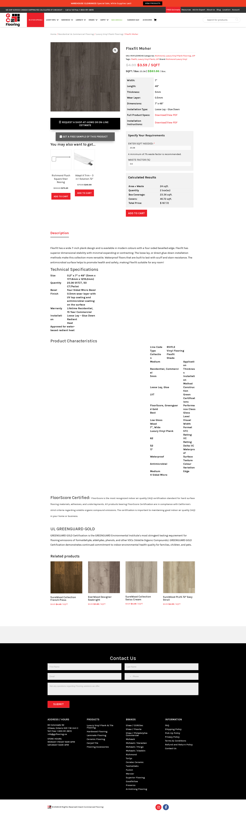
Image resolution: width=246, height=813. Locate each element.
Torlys (129, 758)
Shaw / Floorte (134, 729)
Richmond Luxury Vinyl (176, 59)
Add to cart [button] (61, 196)
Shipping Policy (173, 729)
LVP (193, 56)
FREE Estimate (173, 10)
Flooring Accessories (98, 746)
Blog (219, 10)
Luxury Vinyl (51, 20)
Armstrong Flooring (136, 789)
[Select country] (128, 676)
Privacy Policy (172, 737)
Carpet (103, 20)
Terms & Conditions (175, 740)
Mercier (130, 773)
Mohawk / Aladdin (135, 750)
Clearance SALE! (133, 20)
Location (226, 10)
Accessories (147, 20)
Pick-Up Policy (172, 733)
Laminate (79, 20)
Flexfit (134, 59)
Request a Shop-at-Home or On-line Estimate (85, 124)
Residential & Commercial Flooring (76, 34)
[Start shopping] (156, 19)
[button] (58, 20)
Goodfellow (132, 781)
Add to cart (136, 213)
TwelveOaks (132, 766)
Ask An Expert (198, 10)
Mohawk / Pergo (135, 746)
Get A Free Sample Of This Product (85, 136)
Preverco (130, 785)
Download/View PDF (166, 115)
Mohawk (130, 739)
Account (236, 10)
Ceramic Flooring (96, 739)
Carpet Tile (92, 743)
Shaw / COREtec (134, 725)
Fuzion (129, 770)
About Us (211, 10)
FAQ (167, 725)
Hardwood (65, 20)
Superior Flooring (135, 777)
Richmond (160, 56)
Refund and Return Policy (179, 744)
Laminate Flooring (96, 735)
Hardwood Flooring (97, 731)
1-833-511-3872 (64, 731)
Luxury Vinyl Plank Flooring (109, 34)
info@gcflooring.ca (57, 734)
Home (53, 34)
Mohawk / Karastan (136, 743)
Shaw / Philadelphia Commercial (136, 734)
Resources (186, 10)
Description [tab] (59, 233)
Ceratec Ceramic (135, 762)
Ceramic (92, 20)
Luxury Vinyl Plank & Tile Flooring (100, 726)
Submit (58, 704)
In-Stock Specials (35, 20)
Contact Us (170, 748)
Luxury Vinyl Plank (146, 59)
